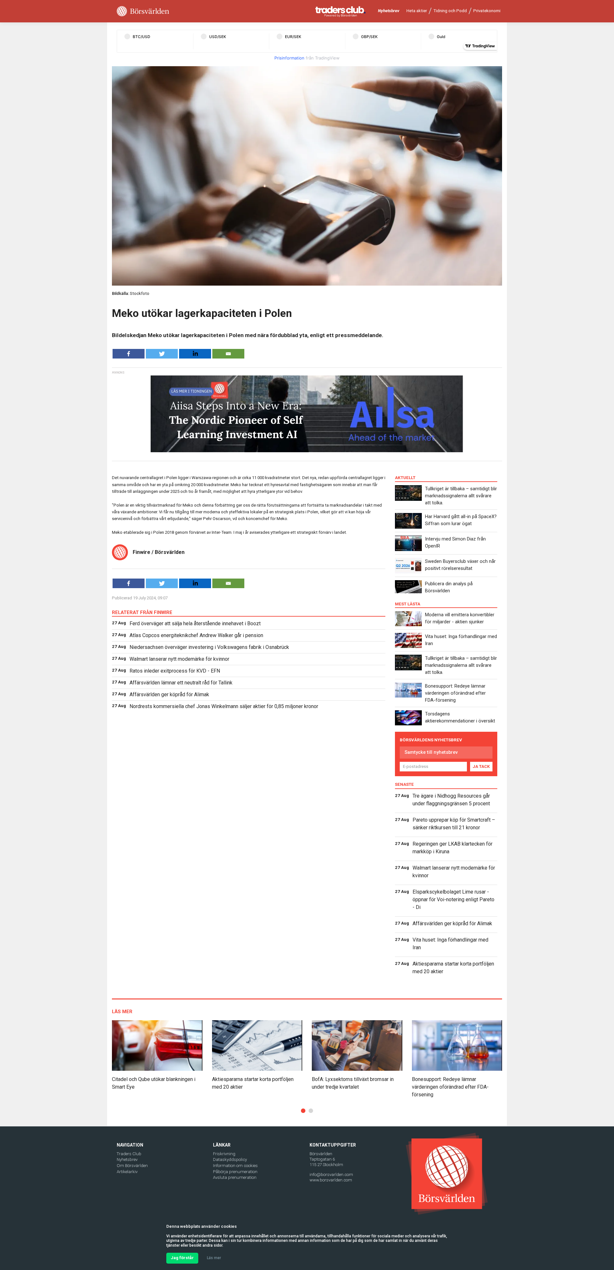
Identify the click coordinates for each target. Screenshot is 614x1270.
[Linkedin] (195, 354)
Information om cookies (235, 1165)
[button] (303, 1111)
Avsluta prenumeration (234, 1177)
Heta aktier (416, 10)
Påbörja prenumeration (235, 1171)
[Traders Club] (340, 11)
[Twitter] (162, 354)
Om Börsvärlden (132, 1165)
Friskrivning (224, 1153)
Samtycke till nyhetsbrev (431, 752)
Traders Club (129, 1153)
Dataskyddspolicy (230, 1159)
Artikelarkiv (127, 1171)
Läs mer (214, 1258)
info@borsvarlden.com (331, 1174)
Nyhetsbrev (388, 10)
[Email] (228, 354)
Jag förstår (182, 1257)
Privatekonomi (486, 10)
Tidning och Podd (450, 10)
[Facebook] (129, 354)
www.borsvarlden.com (331, 1180)
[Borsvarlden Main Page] (143, 11)
